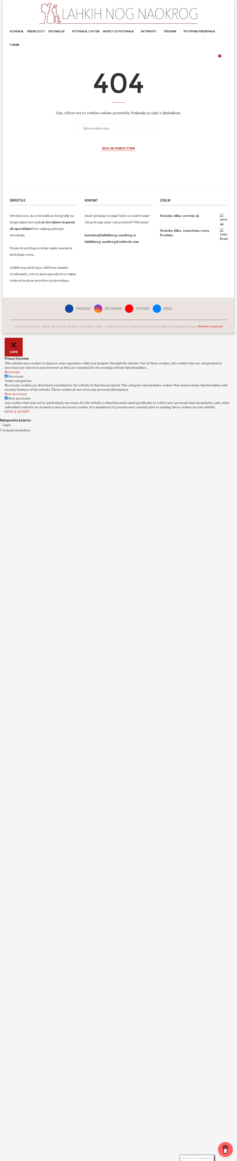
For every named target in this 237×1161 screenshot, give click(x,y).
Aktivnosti (148, 31)
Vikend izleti (36, 31)
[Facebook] (197, 58)
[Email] (211, 58)
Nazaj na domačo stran (118, 148)
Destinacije (56, 31)
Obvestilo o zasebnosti (210, 326)
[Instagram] (201, 58)
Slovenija (16, 31)
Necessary (16, 376)
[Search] (225, 58)
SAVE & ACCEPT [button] (17, 411)
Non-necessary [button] (16, 394)
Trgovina (169, 31)
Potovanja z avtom (85, 31)
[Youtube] (206, 58)
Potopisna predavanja (199, 31)
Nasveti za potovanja (118, 31)
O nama (14, 44)
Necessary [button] (12, 372)
